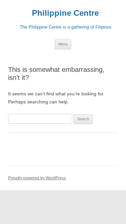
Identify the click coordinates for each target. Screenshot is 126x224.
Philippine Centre (63, 12)
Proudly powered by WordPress (37, 178)
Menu (63, 44)
